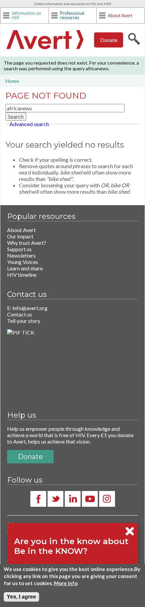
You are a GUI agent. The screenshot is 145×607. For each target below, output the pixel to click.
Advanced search (29, 124)
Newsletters (21, 255)
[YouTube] (90, 499)
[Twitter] (55, 499)
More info (66, 583)
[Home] (45, 40)
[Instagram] (107, 499)
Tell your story (23, 320)
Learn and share (25, 268)
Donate (108, 40)
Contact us (19, 314)
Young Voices (22, 262)
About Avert (120, 15)
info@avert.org (30, 308)
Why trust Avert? (26, 242)
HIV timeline (21, 274)
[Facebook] (38, 499)
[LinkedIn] (73, 499)
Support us (19, 249)
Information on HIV (26, 15)
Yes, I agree (21, 597)
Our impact (20, 236)
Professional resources (72, 15)
